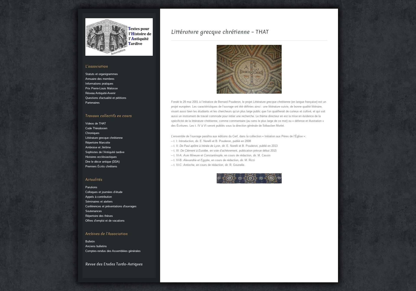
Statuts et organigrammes (101, 74)
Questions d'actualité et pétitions (105, 98)
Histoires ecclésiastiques (101, 157)
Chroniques (92, 133)
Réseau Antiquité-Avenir (100, 93)
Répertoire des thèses (99, 215)
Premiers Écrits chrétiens (101, 166)
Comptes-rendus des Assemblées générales (113, 251)
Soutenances (93, 211)
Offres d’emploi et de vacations (105, 220)
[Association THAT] (119, 36)
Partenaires (92, 102)
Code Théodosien (96, 128)
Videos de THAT (95, 123)
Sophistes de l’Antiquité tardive (104, 152)
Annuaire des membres (99, 78)
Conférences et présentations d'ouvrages (110, 206)
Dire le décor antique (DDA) (102, 161)
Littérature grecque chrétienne (104, 137)
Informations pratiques (99, 83)
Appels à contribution (98, 196)
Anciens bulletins (96, 246)
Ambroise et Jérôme (98, 147)
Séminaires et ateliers (99, 201)
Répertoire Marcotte (97, 142)
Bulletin (90, 241)
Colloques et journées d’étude (103, 192)
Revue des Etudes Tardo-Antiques (114, 264)
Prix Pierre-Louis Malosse (101, 88)
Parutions (91, 187)
